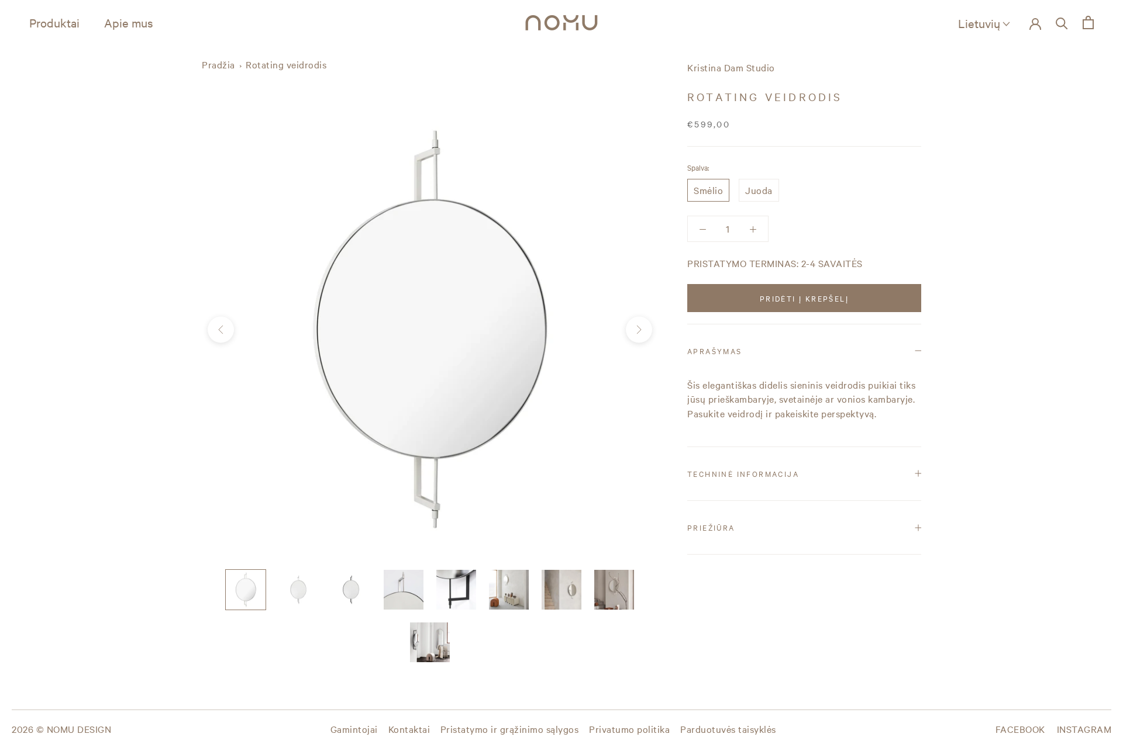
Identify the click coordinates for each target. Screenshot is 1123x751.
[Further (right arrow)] (639, 330)
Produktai (54, 22)
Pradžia (218, 64)
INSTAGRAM (1084, 728)
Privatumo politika (629, 728)
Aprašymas (714, 350)
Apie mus (128, 22)
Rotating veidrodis (286, 64)
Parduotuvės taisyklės (728, 728)
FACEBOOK (1020, 728)
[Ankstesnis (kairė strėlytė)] (221, 330)
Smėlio (708, 190)
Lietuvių (979, 23)
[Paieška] (1062, 22)
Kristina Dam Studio (731, 67)
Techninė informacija (743, 473)
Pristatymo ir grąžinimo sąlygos (509, 728)
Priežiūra (711, 527)
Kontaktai (409, 728)
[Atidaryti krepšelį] (1088, 22)
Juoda (759, 190)
